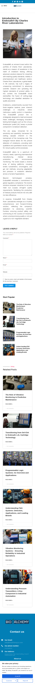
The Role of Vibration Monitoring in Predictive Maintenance (16, 397)
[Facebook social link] (13, 1)
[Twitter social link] (15, 1)
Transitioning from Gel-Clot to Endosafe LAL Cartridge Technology (17, 435)
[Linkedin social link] (20, 1)
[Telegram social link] (22, 1)
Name (5, 257)
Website (5, 272)
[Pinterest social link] (17, 1)
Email (5, 265)
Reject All (25, 680)
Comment (6, 238)
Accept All (17, 676)
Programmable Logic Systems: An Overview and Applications (23, 334)
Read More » (9, 404)
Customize (9, 680)
